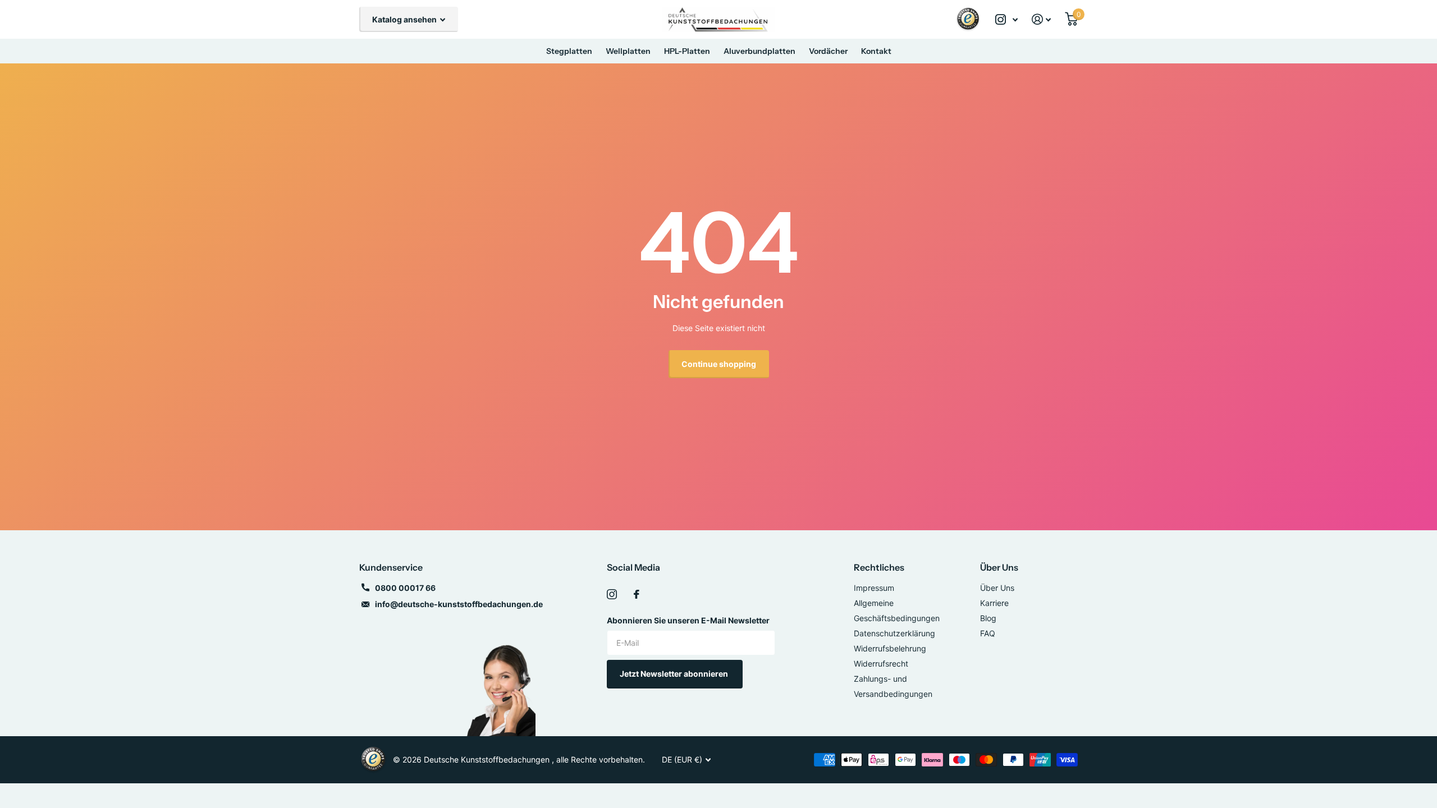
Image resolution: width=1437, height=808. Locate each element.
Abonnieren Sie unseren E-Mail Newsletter (688, 620)
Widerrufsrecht (881, 663)
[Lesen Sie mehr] (1006, 19)
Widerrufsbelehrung (890, 648)
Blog (988, 618)
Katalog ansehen (405, 19)
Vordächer (828, 51)
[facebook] (636, 594)
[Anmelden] (1041, 19)
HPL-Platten (687, 51)
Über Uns (999, 567)
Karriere (994, 603)
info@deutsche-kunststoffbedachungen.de (459, 604)
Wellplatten (628, 51)
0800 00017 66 (405, 588)
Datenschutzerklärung (894, 633)
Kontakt (876, 51)
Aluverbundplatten (759, 51)
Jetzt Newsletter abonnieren (675, 673)
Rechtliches (879, 567)
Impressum (874, 588)
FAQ (987, 633)
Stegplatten (569, 51)
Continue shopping (718, 364)
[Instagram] (612, 594)
